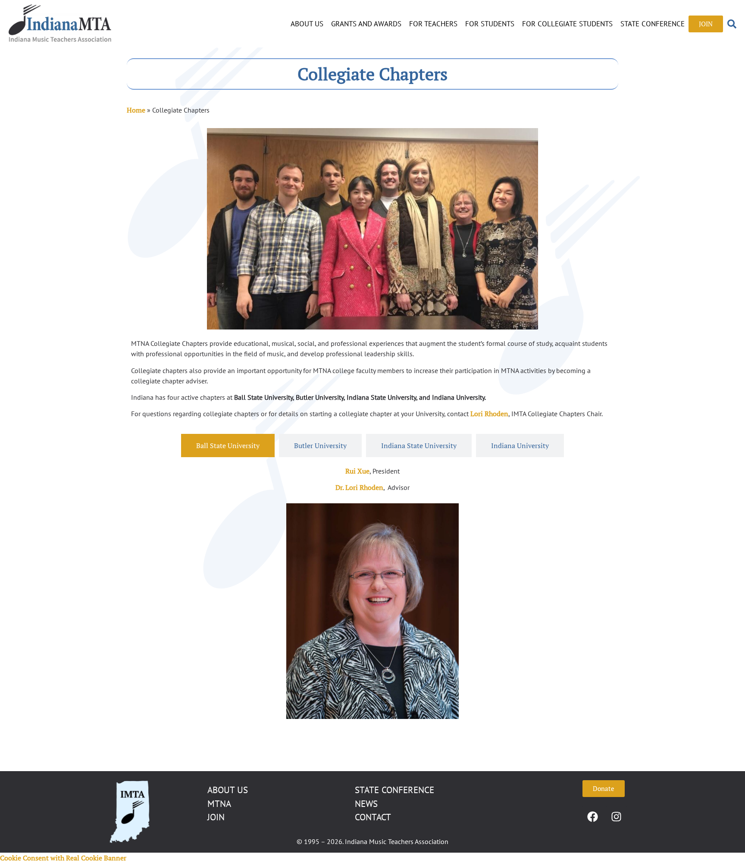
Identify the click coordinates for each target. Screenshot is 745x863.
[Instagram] (616, 816)
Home (136, 110)
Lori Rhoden (489, 413)
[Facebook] (593, 816)
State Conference (652, 23)
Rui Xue (357, 471)
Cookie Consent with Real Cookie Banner (63, 858)
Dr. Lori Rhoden (359, 487)
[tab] (228, 445)
